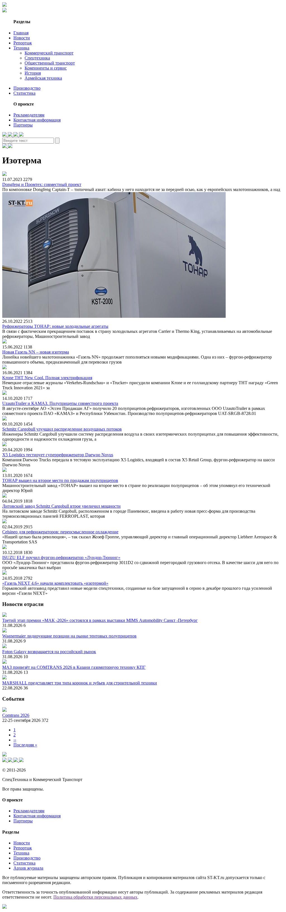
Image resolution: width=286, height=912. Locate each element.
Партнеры (23, 125)
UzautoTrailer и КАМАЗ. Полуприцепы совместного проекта (60, 403)
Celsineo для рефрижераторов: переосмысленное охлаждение (60, 531)
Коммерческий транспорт (49, 53)
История (33, 73)
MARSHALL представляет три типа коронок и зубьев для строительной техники (79, 683)
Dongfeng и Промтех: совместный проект (41, 184)
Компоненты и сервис (46, 68)
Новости (21, 37)
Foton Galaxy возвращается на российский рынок (49, 651)
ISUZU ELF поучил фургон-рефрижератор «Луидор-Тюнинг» (61, 557)
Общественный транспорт (50, 63)
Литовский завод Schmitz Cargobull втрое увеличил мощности (61, 506)
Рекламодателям (28, 115)
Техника (21, 48)
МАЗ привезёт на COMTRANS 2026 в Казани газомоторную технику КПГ (74, 667)
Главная (20, 32)
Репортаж (22, 42)
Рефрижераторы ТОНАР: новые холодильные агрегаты (55, 326)
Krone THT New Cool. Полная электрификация (47, 377)
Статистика (24, 93)
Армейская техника (43, 78)
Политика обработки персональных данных (95, 897)
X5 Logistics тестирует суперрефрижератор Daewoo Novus (57, 454)
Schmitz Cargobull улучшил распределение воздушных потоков (62, 429)
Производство (26, 88)
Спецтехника (37, 58)
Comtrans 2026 (15, 715)
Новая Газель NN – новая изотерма (35, 352)
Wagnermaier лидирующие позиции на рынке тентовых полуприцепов (69, 636)
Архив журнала (28, 868)
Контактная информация (37, 120)
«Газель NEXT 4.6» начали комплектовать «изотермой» (55, 583)
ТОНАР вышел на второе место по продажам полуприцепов (60, 480)
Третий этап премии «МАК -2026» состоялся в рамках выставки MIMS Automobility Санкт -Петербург (100, 620)
